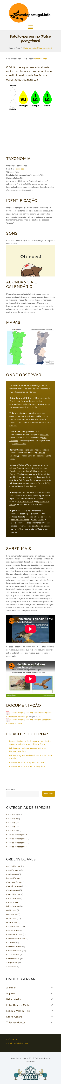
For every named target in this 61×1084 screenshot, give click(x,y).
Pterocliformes (13, 958)
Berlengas (44, 434)
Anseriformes (12, 870)
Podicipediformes (14, 946)
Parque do (42, 483)
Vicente (25, 519)
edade (48, 516)
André (12, 504)
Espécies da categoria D (16, 842)
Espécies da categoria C (16, 838)
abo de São (17, 519)
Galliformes (11, 910)
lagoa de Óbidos (19, 443)
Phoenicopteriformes (15, 938)
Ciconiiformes (12, 890)
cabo (45, 468)
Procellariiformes (13, 950)
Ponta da (39, 516)
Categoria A (11, 814)
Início (11, 48)
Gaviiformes (11, 914)
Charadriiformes (13, 886)
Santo (46, 501)
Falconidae (19, 168)
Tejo (49, 483)
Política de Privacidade (18, 1043)
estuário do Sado (25, 501)
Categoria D (11, 826)
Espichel (13, 471)
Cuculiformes (12, 902)
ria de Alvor (19, 528)
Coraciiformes (12, 898)
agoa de (40, 501)
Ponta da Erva (29, 486)
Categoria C (11, 822)
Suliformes (11, 966)
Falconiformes (40, 58)
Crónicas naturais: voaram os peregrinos (27, 766)
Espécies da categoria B (16, 834)
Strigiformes (12, 962)
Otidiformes (11, 922)
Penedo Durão (15, 422)
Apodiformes (12, 874)
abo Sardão (28, 492)
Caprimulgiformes (14, 882)
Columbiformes (13, 894)
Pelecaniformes (13, 930)
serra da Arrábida (28, 471)
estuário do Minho (29, 407)
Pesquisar (10, 789)
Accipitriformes (13, 866)
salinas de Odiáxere (42, 525)
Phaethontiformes (14, 934)
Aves (18, 48)
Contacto (12, 1039)
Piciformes (11, 942)
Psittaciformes (12, 954)
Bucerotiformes (13, 878)
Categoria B (11, 818)
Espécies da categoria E (16, 846)
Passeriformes (12, 926)
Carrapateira (38, 519)
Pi (44, 516)
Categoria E (11, 830)
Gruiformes (11, 918)
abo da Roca (15, 468)
